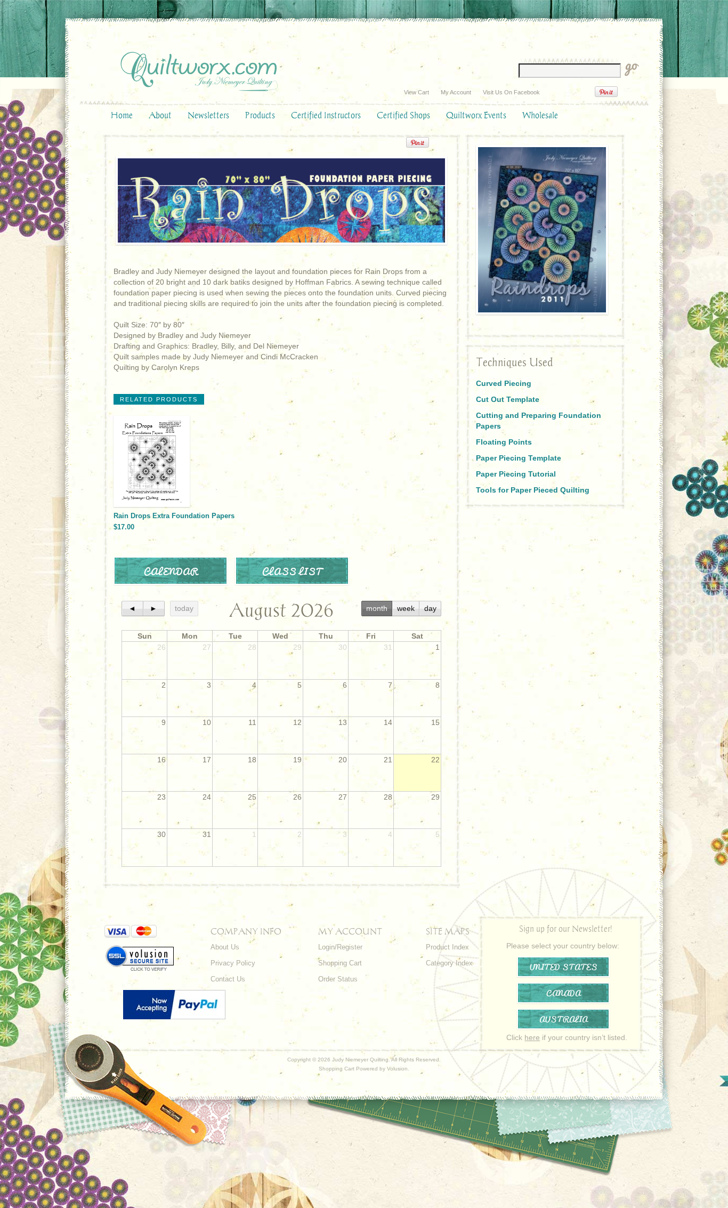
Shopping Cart (340, 963)
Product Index (447, 947)
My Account (456, 92)
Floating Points (504, 442)
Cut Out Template (507, 399)
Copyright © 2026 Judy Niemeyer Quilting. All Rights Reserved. (364, 1059)
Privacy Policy (233, 963)
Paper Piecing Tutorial (516, 474)
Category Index (449, 963)
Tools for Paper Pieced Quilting (532, 490)
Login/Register (340, 947)
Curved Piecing (503, 383)
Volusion (397, 1069)
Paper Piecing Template (518, 458)
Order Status (338, 979)
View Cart (416, 92)
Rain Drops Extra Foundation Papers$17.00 (174, 521)
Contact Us (228, 979)
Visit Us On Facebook (511, 92)
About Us (225, 947)
